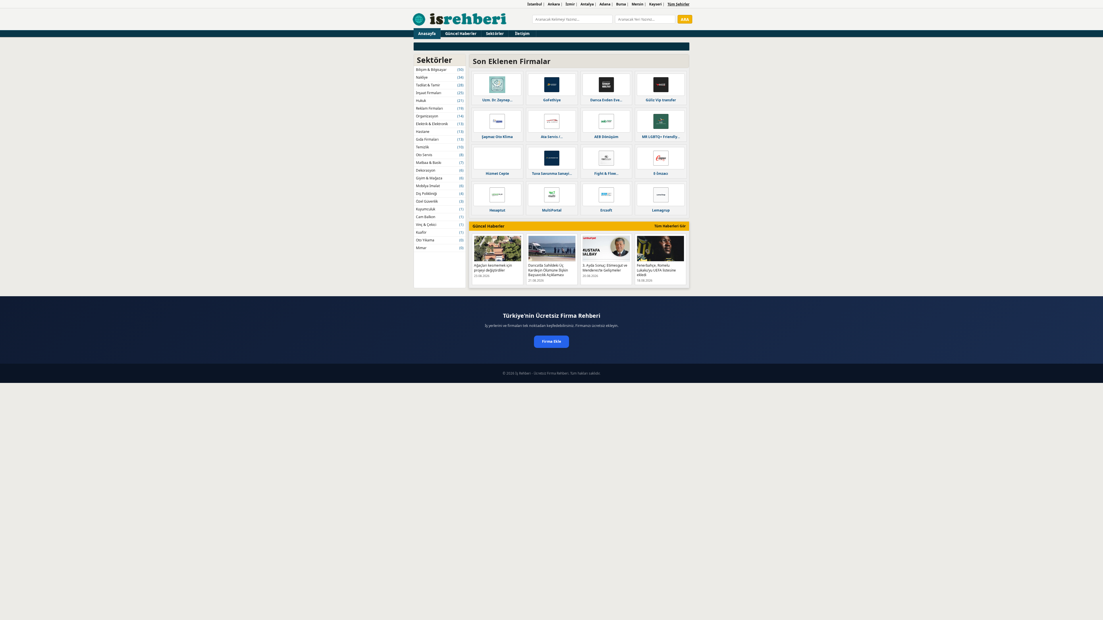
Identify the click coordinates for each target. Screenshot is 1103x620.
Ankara (554, 4)
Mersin (637, 4)
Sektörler (495, 33)
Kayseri (655, 4)
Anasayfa (427, 33)
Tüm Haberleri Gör (670, 226)
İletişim (522, 33)
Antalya (587, 4)
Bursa (621, 4)
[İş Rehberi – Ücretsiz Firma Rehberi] (460, 19)
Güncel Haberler (461, 33)
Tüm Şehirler (678, 4)
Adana (604, 4)
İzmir (570, 4)
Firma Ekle (551, 341)
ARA (685, 19)
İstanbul (534, 4)
